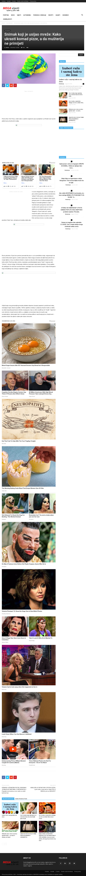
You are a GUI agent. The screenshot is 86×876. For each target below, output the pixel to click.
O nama (14, 1)
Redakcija (61, 83)
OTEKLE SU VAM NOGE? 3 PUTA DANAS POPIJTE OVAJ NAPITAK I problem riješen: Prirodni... (71, 210)
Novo (13, 15)
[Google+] (65, 863)
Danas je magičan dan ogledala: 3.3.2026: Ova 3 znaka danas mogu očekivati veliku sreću (71, 224)
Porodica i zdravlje (39, 15)
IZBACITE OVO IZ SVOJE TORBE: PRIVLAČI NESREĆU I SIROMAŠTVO (28, 835)
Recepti (50, 15)
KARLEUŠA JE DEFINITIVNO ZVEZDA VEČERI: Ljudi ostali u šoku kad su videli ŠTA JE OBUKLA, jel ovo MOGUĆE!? (43, 789)
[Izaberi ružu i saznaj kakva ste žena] (10, 808)
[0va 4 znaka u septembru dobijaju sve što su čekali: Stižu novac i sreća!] (47, 808)
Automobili (27, 15)
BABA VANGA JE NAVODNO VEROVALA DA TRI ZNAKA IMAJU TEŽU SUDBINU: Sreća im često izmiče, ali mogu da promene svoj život (47, 837)
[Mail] (74, 863)
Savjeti (58, 15)
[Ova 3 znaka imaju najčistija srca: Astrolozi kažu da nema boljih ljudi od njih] (28, 808)
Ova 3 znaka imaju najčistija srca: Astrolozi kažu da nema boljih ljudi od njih (28, 817)
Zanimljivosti (7, 19)
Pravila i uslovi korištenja (22, 1)
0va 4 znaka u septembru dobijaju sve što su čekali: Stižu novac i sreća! (47, 817)
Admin (7, 47)
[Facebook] (60, 863)
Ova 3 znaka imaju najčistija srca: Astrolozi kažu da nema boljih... (75, 95)
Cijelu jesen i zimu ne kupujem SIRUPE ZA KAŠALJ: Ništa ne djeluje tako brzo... (71, 166)
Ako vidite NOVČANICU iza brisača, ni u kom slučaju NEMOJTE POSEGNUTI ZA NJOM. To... (71, 195)
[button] (82, 15)
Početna (3, 1)
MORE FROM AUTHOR (21, 799)
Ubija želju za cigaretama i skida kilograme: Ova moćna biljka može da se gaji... (72, 180)
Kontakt (8, 1)
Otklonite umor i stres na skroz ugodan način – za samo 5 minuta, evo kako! (9, 835)
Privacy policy (33, 1)
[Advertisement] (29, 104)
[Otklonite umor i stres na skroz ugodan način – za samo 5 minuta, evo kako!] (10, 826)
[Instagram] (69, 863)
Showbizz (65, 15)
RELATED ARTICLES (8, 799)
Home (3, 23)
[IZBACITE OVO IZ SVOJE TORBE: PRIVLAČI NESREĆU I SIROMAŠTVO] (28, 826)
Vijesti (19, 15)
